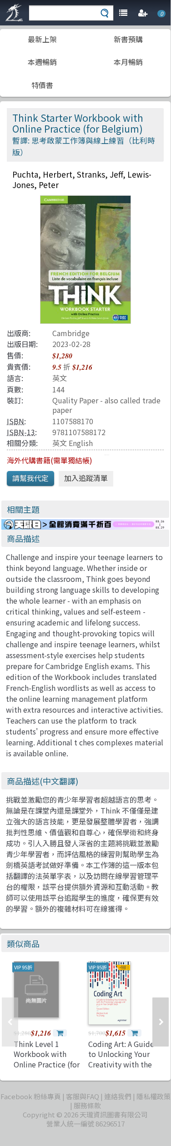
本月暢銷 (128, 61)
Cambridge (71, 332)
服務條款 (87, 1105)
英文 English (72, 442)
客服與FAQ (82, 1096)
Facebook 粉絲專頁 (30, 1096)
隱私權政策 (153, 1096)
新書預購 (128, 39)
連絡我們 (117, 1096)
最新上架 (42, 39)
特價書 (42, 84)
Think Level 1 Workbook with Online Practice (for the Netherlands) (47, 1059)
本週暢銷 (42, 61)
